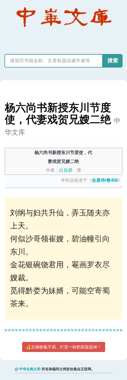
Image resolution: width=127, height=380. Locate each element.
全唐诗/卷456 (105, 180)
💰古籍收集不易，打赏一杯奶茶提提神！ (63, 347)
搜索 (113, 60)
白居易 (65, 170)
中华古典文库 (29, 369)
